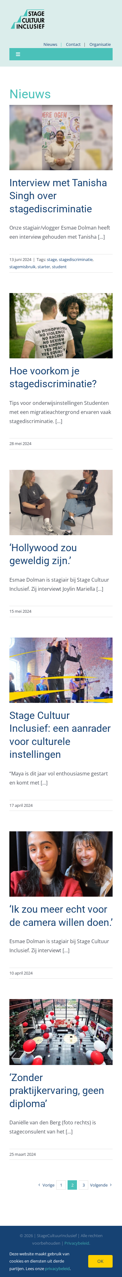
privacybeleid (57, 1268)
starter (44, 266)
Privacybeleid (76, 1243)
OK (100, 1261)
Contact (73, 44)
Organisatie (100, 44)
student (59, 266)
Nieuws (50, 44)
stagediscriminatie (76, 259)
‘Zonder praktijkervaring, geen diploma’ (56, 1091)
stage (52, 259)
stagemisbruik (22, 266)
